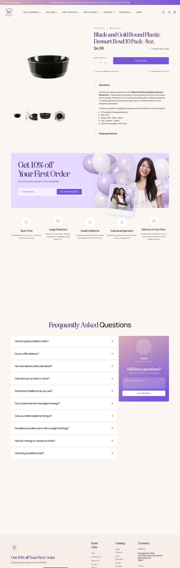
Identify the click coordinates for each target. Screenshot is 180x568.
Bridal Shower (118, 565)
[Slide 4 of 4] (59, 116)
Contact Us (96, 556)
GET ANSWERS (144, 393)
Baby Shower (118, 551)
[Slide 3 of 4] (45, 116)
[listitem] (139, 12)
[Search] (163, 12)
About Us (95, 560)
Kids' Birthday (119, 558)
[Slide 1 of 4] (17, 116)
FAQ (93, 553)
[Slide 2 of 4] (31, 116)
